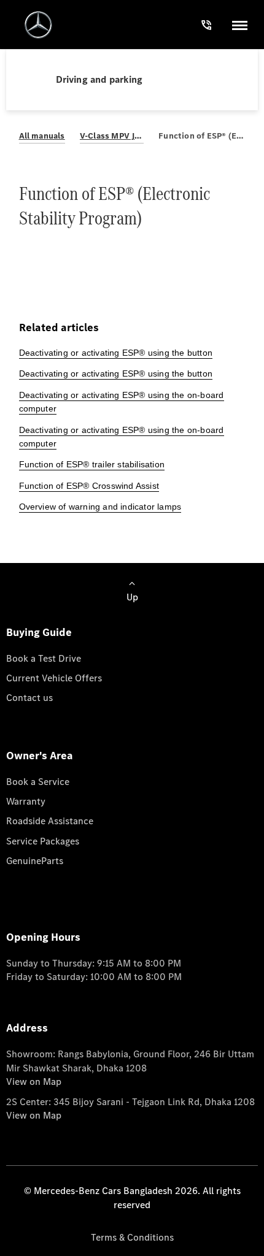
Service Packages (42, 841)
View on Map (33, 1081)
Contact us (29, 697)
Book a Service (37, 781)
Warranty (25, 801)
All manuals (42, 136)
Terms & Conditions (132, 1237)
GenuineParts (34, 860)
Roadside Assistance (49, 820)
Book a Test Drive (43, 658)
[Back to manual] (37, 79)
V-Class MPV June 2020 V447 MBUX (112, 136)
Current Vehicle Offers (54, 678)
